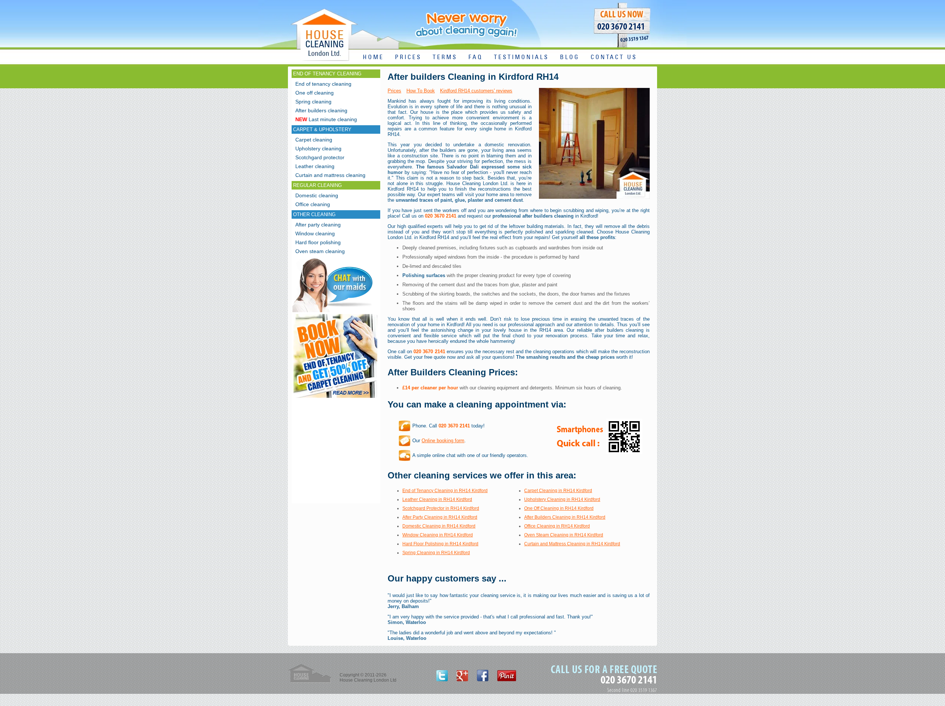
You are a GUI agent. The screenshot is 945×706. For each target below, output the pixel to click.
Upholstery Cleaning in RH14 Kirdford (562, 499)
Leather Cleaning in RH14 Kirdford (437, 499)
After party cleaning (318, 225)
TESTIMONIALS (521, 57)
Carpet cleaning (313, 140)
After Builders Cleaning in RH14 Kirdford (564, 517)
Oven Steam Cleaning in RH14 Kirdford (563, 535)
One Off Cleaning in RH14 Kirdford (559, 508)
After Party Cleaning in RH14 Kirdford (439, 517)
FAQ (475, 57)
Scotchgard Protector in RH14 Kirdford (440, 508)
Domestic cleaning (316, 195)
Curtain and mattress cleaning (330, 175)
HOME (373, 57)
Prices (394, 90)
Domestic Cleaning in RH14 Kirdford (438, 526)
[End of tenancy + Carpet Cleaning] (335, 398)
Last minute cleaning (326, 119)
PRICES (408, 57)
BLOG (570, 57)
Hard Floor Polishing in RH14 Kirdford (440, 543)
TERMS (445, 57)
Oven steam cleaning (320, 251)
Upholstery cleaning (318, 148)
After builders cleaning (321, 110)
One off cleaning (314, 93)
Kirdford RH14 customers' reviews (476, 90)
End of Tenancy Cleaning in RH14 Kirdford (445, 490)
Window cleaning (315, 233)
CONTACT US (614, 57)
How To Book (420, 90)
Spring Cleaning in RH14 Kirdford (436, 552)
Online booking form (443, 440)
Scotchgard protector (319, 157)
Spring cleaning (313, 102)
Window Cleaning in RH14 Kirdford (437, 535)
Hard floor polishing (318, 242)
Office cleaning (312, 204)
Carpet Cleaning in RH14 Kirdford (558, 490)
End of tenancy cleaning (323, 84)
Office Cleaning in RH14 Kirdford (557, 526)
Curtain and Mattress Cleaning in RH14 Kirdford (572, 543)
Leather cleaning (314, 166)
